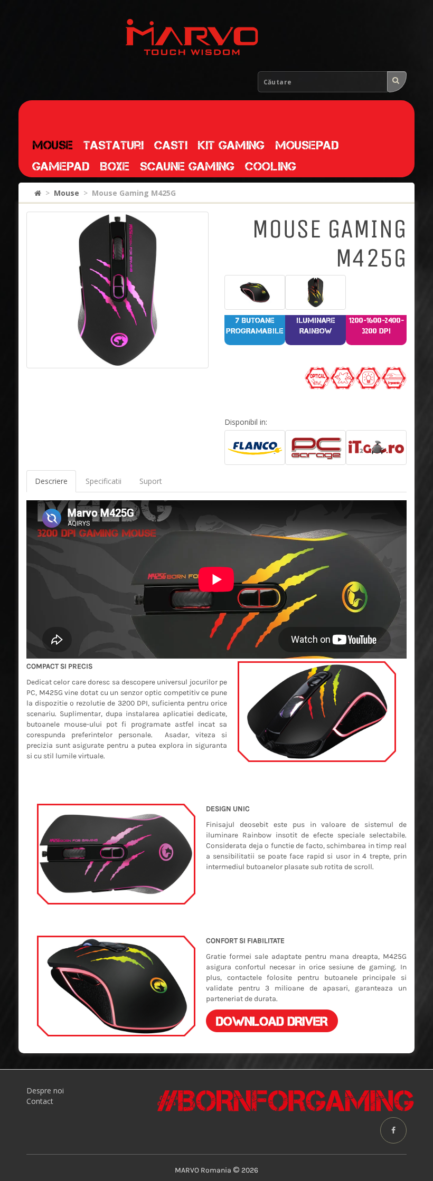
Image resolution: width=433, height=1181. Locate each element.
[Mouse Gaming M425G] (117, 290)
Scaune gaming (187, 166)
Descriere (51, 481)
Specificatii (103, 481)
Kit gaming (231, 145)
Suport (150, 481)
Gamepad (60, 166)
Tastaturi (113, 145)
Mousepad (306, 145)
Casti (170, 145)
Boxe (114, 166)
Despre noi (45, 1090)
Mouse (52, 145)
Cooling (270, 166)
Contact (39, 1101)
